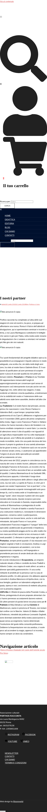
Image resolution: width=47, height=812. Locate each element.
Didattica (10, 220)
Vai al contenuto (7, 1)
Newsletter (11, 753)
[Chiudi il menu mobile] (1, 210)
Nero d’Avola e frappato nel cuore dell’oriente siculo (23, 650)
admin (4, 304)
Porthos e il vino (34, 304)
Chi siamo (10, 231)
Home (8, 216)
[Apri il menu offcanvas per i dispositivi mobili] (1, 17)
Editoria (9, 223)
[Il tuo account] (25, 135)
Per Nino (4, 653)
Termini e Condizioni (15, 763)
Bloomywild (18, 802)
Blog (7, 227)
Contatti (9, 235)
